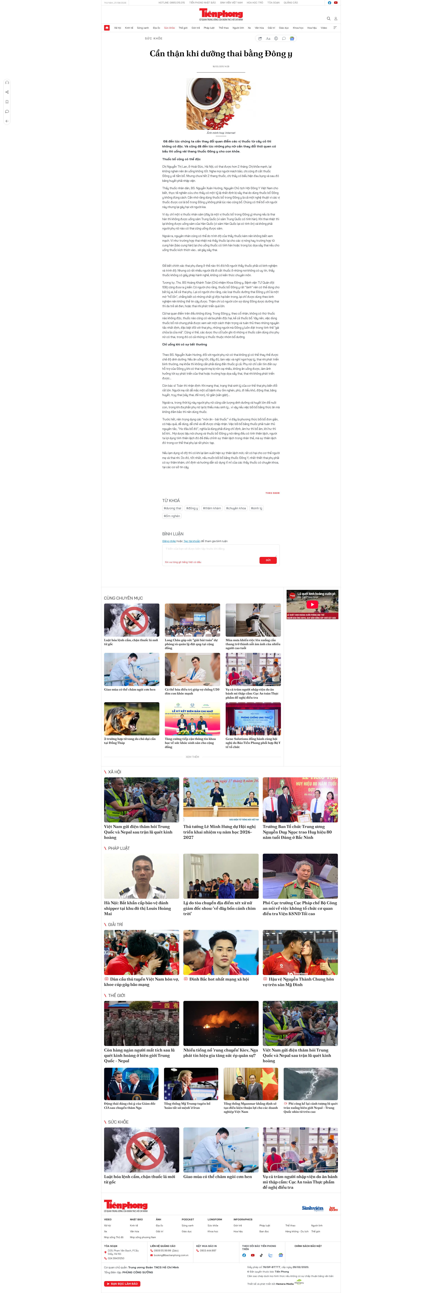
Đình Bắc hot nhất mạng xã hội (219, 979)
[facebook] (330, 3)
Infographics (243, 1219)
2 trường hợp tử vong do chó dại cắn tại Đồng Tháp (130, 741)
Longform (215, 1219)
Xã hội (117, 27)
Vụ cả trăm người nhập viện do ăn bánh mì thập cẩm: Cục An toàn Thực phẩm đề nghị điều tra (252, 693)
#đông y (192, 508)
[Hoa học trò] (333, 1209)
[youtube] (336, 3)
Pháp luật (209, 27)
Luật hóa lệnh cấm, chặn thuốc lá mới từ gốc (131, 642)
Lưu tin (7, 101)
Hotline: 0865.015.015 (172, 2)
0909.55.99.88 (162, 1250)
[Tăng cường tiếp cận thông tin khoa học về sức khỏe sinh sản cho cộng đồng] (192, 718)
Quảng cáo (291, 2)
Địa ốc (156, 27)
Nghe (7, 82)
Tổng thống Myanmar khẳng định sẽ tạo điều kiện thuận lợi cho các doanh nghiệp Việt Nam (251, 1108)
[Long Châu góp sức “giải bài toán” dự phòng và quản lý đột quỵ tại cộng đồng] (192, 620)
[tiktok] (263, 1255)
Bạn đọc (264, 1231)
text (268, 38)
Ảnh (158, 1219)
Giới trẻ (196, 27)
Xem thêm (335, 28)
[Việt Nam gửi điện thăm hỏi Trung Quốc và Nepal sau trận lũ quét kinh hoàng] (141, 799)
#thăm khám (212, 508)
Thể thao (224, 27)
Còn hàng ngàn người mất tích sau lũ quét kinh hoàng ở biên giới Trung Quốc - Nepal (139, 1055)
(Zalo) (175, 1250)
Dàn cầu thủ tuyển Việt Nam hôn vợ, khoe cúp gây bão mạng (141, 981)
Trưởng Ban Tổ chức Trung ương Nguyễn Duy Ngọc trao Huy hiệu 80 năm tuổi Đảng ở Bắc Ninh (297, 832)
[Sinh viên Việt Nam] (313, 1209)
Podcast (188, 1219)
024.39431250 (116, 1258)
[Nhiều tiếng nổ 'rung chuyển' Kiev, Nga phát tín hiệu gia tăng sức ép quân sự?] (220, 1023)
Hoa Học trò (255, 2)
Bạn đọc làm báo (124, 1283)
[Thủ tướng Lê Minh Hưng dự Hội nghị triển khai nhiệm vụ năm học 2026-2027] (220, 799)
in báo (276, 38)
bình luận (284, 38)
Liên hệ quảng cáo (162, 1246)
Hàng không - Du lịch (297, 1231)
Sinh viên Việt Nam (231, 2)
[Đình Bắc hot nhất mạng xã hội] (220, 952)
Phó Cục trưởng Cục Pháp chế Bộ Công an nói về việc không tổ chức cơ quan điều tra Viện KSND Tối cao (300, 908)
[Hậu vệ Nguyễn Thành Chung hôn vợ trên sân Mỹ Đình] (300, 952)
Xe (249, 27)
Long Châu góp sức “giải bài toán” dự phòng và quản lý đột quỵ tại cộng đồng (191, 644)
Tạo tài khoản (192, 541)
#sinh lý (256, 508)
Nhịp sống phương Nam (143, 1237)
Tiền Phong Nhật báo (202, 2)
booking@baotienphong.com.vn (171, 1255)
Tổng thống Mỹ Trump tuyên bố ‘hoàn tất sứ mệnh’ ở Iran (187, 1105)
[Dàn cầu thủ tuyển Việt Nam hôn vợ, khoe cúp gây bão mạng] (141, 952)
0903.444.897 (208, 1250)
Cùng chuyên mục (123, 598)
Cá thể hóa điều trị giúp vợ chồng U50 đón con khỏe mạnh (192, 691)
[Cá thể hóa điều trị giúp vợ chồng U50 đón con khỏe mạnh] (192, 669)
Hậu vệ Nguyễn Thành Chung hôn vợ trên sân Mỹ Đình (298, 981)
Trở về (7, 121)
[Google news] (282, 1255)
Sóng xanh (143, 27)
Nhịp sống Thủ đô (113, 1237)
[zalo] (272, 1255)
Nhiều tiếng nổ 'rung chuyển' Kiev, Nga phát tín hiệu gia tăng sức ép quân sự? (220, 1052)
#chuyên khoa (236, 508)
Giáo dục (284, 27)
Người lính (238, 27)
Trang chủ (107, 28)
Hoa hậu (312, 27)
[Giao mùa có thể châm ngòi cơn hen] (131, 669)
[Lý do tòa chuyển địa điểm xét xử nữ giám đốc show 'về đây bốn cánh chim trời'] (220, 876)
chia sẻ (260, 38)
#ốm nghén (172, 516)
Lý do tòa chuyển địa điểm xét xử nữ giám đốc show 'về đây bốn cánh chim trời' (219, 908)
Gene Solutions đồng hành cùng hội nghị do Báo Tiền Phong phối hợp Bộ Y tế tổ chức (253, 743)
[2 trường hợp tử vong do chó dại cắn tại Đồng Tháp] (131, 718)
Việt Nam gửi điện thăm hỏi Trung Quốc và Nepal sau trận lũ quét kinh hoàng (138, 832)
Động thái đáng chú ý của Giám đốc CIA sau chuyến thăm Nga (130, 1105)
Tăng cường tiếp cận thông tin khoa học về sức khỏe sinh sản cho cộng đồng (190, 743)
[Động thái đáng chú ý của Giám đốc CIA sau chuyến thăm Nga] (131, 1084)
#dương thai (172, 508)
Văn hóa (259, 27)
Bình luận (7, 111)
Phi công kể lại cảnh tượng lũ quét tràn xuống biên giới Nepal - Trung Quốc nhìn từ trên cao (311, 1108)
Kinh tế (129, 27)
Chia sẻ (7, 92)
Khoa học (298, 27)
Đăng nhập (169, 541)
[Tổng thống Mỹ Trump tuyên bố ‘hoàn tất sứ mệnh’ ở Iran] (191, 1084)
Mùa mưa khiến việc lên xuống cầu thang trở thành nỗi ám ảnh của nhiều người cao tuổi (253, 644)
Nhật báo (136, 1219)
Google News (292, 38)
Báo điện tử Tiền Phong (221, 14)
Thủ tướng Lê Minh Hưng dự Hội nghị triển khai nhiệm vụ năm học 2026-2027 (219, 832)
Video (324, 27)
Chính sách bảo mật (308, 1246)
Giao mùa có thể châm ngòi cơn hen (129, 689)
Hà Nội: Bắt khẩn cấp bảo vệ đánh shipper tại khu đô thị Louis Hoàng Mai (137, 908)
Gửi (268, 560)
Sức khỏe (169, 27)
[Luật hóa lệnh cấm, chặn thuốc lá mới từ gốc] (131, 620)
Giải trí (271, 27)
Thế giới (183, 27)
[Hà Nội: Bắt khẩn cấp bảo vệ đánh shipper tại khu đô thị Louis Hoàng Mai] (141, 876)
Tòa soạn (273, 2)
